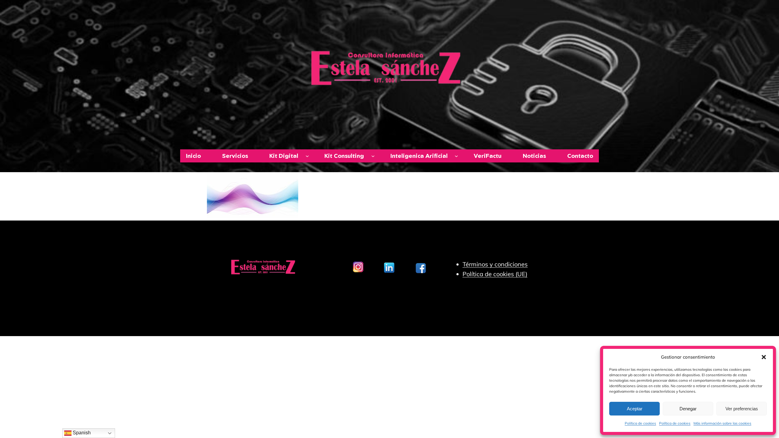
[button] (764, 357)
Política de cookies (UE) (495, 274)
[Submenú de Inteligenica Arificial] (456, 156)
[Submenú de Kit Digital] (307, 156)
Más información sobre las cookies (722, 423)
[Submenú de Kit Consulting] (373, 156)
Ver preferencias (741, 408)
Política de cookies (640, 423)
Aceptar (634, 408)
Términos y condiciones (495, 264)
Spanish (81, 432)
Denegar (688, 408)
